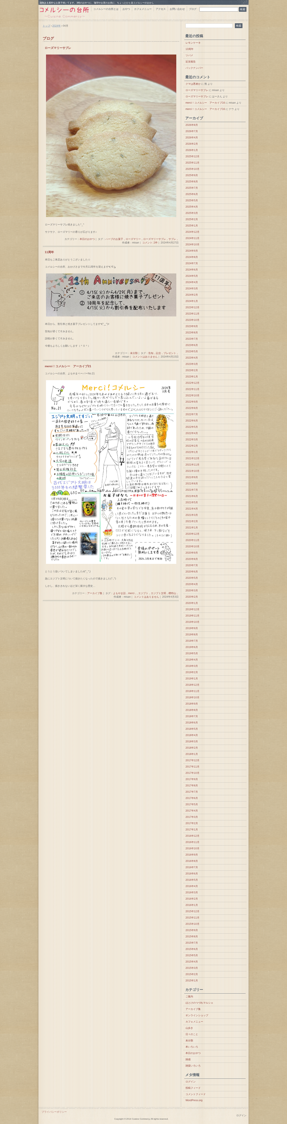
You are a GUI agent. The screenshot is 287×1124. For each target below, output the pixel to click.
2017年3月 (192, 817)
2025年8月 (192, 181)
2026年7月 (192, 131)
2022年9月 (192, 401)
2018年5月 (192, 728)
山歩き (189, 1027)
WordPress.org (194, 1100)
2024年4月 (192, 282)
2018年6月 (192, 722)
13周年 (190, 49)
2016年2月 (192, 898)
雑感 (188, 1059)
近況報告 (191, 61)
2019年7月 (192, 640)
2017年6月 (192, 798)
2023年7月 (192, 338)
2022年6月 (192, 420)
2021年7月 (192, 489)
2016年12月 (192, 835)
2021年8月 (192, 483)
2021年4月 (192, 508)
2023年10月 (192, 320)
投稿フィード (193, 1087)
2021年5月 (192, 502)
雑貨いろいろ (193, 1065)
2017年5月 (192, 804)
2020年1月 (192, 603)
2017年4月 (192, 810)
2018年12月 (192, 684)
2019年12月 (192, 609)
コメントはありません (145, 356)
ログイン (191, 1081)
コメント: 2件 (150, 242)
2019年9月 (192, 628)
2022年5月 (192, 426)
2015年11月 (192, 917)
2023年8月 (192, 332)
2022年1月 (192, 452)
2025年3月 (192, 213)
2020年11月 (192, 540)
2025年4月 (192, 206)
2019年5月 (192, 653)
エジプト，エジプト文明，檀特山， (158, 593)
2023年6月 (192, 345)
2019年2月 (192, 672)
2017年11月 (192, 766)
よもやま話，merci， (125, 593)
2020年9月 (192, 552)
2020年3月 (192, 590)
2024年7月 (192, 263)
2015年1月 (192, 980)
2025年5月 (192, 200)
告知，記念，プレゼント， (163, 353)
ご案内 (189, 996)
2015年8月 (192, 936)
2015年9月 (192, 930)
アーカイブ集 (94, 593)
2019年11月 (192, 615)
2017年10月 (192, 772)
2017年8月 (192, 785)
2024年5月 (192, 275)
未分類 (134, 353)
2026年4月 (192, 137)
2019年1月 (192, 678)
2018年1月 (192, 754)
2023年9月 (192, 326)
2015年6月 (192, 949)
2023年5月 (192, 351)
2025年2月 (192, 219)
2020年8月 (192, 559)
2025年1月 (192, 225)
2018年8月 (192, 710)
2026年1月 (192, 150)
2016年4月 (192, 886)
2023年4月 (192, 357)
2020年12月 (192, 533)
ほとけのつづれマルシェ (199, 1002)
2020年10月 (192, 546)
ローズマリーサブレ (58, 47)
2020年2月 (192, 596)
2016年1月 (192, 905)
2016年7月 (192, 867)
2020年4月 (192, 584)
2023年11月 (192, 313)
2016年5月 (192, 879)
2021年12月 (192, 458)
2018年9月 (192, 703)
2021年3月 (192, 515)
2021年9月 (192, 477)
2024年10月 (192, 244)
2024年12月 (192, 231)
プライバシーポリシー (54, 1111)
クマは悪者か (193, 83)
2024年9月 (192, 250)
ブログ (192, 9)
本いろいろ (192, 1046)
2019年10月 (192, 622)
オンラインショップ (197, 1015)
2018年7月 (192, 716)
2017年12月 (192, 760)
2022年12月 (192, 382)
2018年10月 (192, 697)
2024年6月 (192, 269)
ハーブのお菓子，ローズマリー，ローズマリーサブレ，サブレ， (142, 239)
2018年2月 (192, 747)
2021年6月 (192, 496)
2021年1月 (192, 527)
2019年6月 (192, 647)
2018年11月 (192, 691)
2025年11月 (192, 162)
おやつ (126, 9)
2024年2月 (192, 294)
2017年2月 (192, 823)
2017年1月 (192, 829)
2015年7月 (192, 942)
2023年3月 (192, 364)
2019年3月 (192, 666)
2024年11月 (192, 238)
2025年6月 (192, 194)
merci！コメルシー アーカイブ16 (205, 102)
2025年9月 (192, 175)
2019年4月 (192, 659)
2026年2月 (192, 143)
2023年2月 (192, 370)
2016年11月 (192, 842)
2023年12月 (192, 307)
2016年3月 (192, 892)
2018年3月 (192, 741)
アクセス (161, 9)
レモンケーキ (193, 42)
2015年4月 (192, 961)
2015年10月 (192, 923)
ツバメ (189, 55)
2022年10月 (192, 395)
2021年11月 (192, 464)
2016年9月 (192, 854)
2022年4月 (192, 433)
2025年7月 (192, 187)
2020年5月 (192, 577)
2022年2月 (192, 445)
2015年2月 (192, 974)
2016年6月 (192, 873)
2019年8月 (192, 634)
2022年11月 (192, 389)
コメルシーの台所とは (105, 9)
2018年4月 (192, 735)
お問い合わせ (177, 9)
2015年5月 (192, 955)
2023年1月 (192, 376)
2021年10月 (192, 471)
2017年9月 (192, 779)
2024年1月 (192, 301)
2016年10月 (192, 848)
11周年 (49, 252)
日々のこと (192, 1034)
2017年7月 (192, 791)
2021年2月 (192, 521)
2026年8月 (192, 125)
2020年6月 (192, 571)
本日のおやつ (87, 239)
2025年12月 (192, 156)
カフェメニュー (143, 9)
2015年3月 (192, 968)
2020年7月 (192, 565)
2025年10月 (192, 169)
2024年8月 (192, 257)
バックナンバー (194, 67)
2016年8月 (192, 861)
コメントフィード (196, 1094)
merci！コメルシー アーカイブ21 (68, 366)
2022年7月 (192, 414)
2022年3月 (192, 439)
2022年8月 (192, 408)
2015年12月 (192, 911)
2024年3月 (192, 288)
